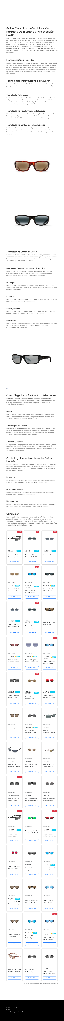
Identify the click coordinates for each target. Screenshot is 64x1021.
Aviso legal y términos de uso (16, 1012)
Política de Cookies (12, 1008)
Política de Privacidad (13, 1010)
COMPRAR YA (14, 561)
